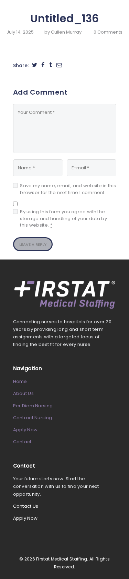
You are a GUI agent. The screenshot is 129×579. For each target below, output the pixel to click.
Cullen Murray (67, 32)
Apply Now (25, 429)
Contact (22, 441)
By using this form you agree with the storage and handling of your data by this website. (63, 218)
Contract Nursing (32, 417)
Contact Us (26, 506)
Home (20, 381)
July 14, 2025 (20, 32)
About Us (23, 393)
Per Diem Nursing (33, 405)
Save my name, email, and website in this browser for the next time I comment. (68, 189)
